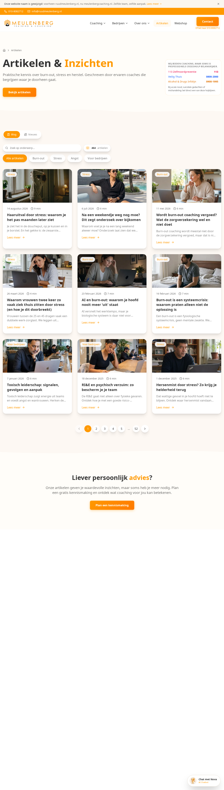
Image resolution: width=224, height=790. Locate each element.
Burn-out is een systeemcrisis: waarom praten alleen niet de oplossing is (182, 305)
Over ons (140, 23)
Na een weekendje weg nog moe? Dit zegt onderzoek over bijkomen (111, 217)
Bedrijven (118, 23)
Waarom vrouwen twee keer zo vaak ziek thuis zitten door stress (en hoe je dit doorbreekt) (35, 305)
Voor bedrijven (97, 158)
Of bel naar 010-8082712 (207, 28)
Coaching (96, 23)
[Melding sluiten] (218, 4)
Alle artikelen (14, 158)
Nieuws (32, 134)
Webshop (180, 23)
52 (136, 429)
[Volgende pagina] (145, 429)
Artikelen (162, 23)
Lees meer (14, 237)
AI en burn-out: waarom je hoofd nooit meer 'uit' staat (110, 302)
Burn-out (38, 158)
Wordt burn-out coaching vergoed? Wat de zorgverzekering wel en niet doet (186, 219)
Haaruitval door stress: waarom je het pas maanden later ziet (36, 217)
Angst (75, 158)
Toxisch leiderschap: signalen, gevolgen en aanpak (33, 387)
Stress (58, 158)
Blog (13, 134)
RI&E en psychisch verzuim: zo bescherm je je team (108, 387)
